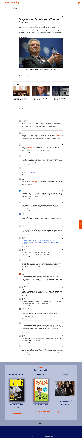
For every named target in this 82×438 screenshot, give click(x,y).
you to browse (67, 403)
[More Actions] (62, 120)
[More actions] (62, 16)
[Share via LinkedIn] (25, 76)
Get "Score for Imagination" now (40, 403)
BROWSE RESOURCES (65, 412)
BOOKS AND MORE (41, 370)
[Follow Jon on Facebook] (42, 424)
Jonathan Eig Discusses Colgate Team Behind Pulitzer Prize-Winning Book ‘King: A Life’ (20, 98)
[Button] (11, 413)
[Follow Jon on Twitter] (39, 424)
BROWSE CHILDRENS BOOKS (43, 412)
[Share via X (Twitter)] (22, 76)
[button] (79, 3)
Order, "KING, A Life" (16, 403)
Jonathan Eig (11, 2)
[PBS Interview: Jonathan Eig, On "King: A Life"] (60, 91)
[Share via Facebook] (19, 76)
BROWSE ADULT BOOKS (19, 413)
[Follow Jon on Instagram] (41, 424)
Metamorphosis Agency (49, 436)
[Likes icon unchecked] (22, 129)
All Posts (15, 8)
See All (68, 83)
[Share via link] (28, 76)
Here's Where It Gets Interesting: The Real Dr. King (40, 98)
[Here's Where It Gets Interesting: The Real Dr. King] (41, 91)
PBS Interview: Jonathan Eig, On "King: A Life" (59, 98)
